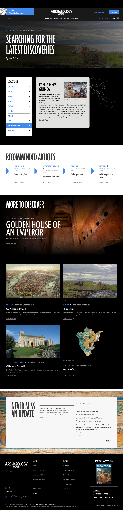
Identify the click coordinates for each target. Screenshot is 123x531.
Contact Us (8, 488)
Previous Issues (58, 19)
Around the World (13, 31)
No (80, 436)
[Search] (4, 18)
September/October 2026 (104, 461)
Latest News (74, 19)
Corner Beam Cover (69, 369)
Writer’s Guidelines (39, 470)
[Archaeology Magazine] (16, 468)
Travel (35, 493)
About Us (36, 466)
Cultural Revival (68, 309)
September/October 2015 (32, 31)
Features (66, 466)
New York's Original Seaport (16, 309)
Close (85, 80)
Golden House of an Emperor (33, 229)
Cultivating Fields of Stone (106, 176)
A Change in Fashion (78, 174)
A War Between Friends (51, 176)
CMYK (116, 505)
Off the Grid (67, 475)
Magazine (87, 415)
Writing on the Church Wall (15, 366)
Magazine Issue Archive (102, 497)
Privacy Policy (8, 491)
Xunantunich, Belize (21, 174)
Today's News (37, 489)
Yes (80, 432)
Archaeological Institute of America (91, 418)
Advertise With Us (39, 475)
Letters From (67, 484)
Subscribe (114, 12)
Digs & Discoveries (69, 470)
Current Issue (48, 19)
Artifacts (66, 489)
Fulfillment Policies (39, 480)
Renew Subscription (99, 12)
